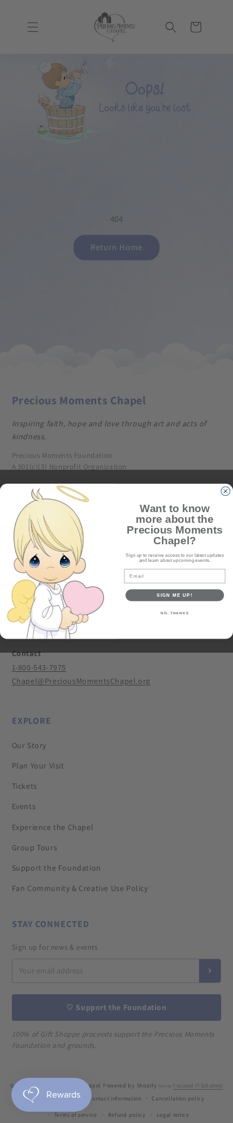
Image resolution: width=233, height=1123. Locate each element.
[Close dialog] (225, 491)
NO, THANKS (175, 613)
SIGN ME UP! (175, 595)
